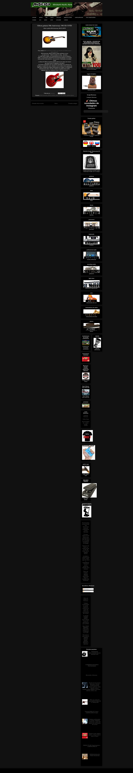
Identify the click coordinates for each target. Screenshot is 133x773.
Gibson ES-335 (59, 95)
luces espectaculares (91, 17)
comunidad (58, 20)
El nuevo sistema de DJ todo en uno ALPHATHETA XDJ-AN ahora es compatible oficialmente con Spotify (85, 539)
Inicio (56, 103)
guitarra (40, 17)
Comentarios (87, 591)
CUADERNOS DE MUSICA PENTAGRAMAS (91, 665)
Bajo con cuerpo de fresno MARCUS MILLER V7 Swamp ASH (95, 701)
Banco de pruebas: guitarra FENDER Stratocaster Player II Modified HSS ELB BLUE (85, 576)
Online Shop (86, 419)
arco (40, 20)
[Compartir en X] (61, 93)
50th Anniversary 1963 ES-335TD (47, 95)
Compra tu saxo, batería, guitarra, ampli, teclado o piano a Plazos (95, 735)
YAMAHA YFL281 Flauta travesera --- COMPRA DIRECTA (92, 746)
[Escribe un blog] (60, 93)
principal (34, 17)
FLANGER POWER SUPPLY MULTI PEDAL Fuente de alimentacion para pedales (85, 619)
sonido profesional (79, 17)
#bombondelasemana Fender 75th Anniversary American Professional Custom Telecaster (85, 527)
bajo (46, 17)
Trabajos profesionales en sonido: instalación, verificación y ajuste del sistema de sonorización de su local (86, 608)
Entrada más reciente (38, 103)
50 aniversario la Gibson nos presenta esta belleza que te (58, 50)
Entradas (86, 589)
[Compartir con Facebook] (63, 93)
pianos (45, 20)
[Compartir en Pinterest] (64, 93)
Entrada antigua (72, 103)
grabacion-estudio (68, 17)
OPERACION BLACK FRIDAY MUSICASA (95, 755)
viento (51, 20)
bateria (51, 17)
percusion (59, 17)
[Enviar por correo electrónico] (58, 93)
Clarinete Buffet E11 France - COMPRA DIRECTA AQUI (92, 712)
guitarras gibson (70, 95)
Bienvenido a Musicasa (91, 675)
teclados (34, 20)
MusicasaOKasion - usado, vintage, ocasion (85, 423)
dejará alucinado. (54, 52)
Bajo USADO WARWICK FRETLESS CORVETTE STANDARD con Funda (86, 629)
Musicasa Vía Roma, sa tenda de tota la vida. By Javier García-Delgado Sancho (85, 549)
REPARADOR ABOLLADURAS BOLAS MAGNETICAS (95, 653)
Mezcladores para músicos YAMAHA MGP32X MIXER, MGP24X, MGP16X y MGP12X (86, 639)
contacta (66, 20)
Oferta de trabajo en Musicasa (85, 599)
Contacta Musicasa (85, 416)
